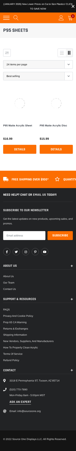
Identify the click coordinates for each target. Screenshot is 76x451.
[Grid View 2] (69, 53)
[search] (16, 18)
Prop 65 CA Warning (15, 322)
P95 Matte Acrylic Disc (53, 125)
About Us (8, 276)
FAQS (6, 309)
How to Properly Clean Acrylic (20, 347)
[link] (19, 103)
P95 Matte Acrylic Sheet (17, 125)
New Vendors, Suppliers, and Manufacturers (28, 341)
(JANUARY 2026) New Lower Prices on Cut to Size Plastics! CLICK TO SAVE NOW (38, 6)
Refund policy (11, 360)
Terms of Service (13, 353)
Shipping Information (15, 334)
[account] (61, 17)
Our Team (8, 282)
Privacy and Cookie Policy (18, 315)
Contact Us (9, 289)
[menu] (6, 18)
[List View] (62, 53)
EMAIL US (40, 195)
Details (19, 149)
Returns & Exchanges (15, 328)
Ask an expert (20, 402)
